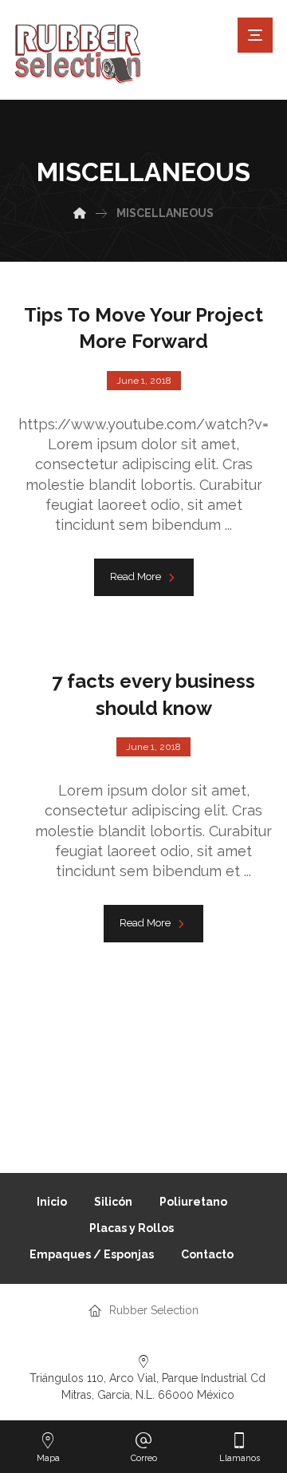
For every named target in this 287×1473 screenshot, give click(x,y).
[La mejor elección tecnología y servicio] (78, 54)
